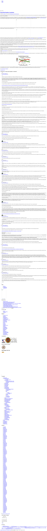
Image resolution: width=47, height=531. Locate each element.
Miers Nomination (8, 402)
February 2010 (5, 474)
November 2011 (5, 460)
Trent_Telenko (4, 73)
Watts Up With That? (5, 334)
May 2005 (4, 512)
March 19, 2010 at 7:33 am (5, 150)
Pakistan (7, 394)
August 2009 (4, 478)
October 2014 (4, 437)
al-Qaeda (24, 526)
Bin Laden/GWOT (7, 388)
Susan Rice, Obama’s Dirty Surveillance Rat (8, 302)
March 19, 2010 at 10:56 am (5, 264)
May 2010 (4, 472)
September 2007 (5, 493)
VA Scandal (6, 418)
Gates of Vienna (5, 321)
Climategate (29, 526)
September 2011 (5, 461)
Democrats (37, 526)
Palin (35, 527)
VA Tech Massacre (7, 419)
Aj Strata (2, 289)
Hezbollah (7, 390)
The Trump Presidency (7, 417)
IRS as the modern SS (4, 50)
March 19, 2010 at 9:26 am (5, 216)
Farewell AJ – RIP (5, 301)
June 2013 (4, 447)
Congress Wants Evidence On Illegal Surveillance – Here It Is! (10, 304)
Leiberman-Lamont (8, 379)
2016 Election (18, 526)
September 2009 (5, 477)
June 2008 (4, 487)
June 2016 (4, 433)
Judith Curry (4, 326)
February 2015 (5, 435)
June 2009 (4, 479)
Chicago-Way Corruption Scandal (9, 398)
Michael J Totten (5, 328)
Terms (2, 2)
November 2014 (5, 436)
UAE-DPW (7, 395)
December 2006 (5, 499)
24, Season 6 (6, 386)
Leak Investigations (7, 408)
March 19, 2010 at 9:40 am (5, 245)
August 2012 (4, 454)
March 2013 (4, 449)
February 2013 (5, 450)
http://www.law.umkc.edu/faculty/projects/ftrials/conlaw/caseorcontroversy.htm (11, 213)
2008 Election (6, 526)
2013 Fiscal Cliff (7, 384)
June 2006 (4, 503)
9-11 (2, 526)
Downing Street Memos (7, 399)
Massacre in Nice (8, 393)
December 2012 (5, 451)
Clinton (32, 526)
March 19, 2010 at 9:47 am (5, 253)
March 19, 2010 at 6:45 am (5, 134)
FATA (44, 526)
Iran (17, 527)
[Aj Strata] (4, 298)
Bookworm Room (5, 317)
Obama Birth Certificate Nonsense (10, 381)
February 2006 (5, 506)
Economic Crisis (40, 526)
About (2, 1)
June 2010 (4, 471)
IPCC (16, 527)
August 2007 (4, 494)
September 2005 (5, 509)
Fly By (4, 420)
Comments (5, 287)
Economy (43, 526)
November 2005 (5, 508)
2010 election (10, 526)
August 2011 (4, 462)
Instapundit (4, 324)
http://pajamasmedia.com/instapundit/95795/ (7, 104)
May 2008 (4, 488)
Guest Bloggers (5, 421)
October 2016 (4, 430)
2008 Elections (6, 380)
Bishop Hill (4, 316)
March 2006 (4, 505)
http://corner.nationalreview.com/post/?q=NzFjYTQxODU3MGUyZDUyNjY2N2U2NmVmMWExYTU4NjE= (15, 85)
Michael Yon (4, 329)
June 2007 (4, 495)
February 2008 (5, 490)
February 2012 (5, 458)
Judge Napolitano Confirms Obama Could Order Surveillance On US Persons (12, 307)
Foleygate (6, 403)
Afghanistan (21, 526)
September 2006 (5, 501)
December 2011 (5, 459)
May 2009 (4, 480)
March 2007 (4, 497)
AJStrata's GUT (5, 377)
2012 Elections (6, 383)
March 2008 (4, 489)
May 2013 (4, 448)
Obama (26, 527)
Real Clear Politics (5, 311)
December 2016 (5, 429)
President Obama (42, 527)
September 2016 (5, 431)
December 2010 (5, 467)
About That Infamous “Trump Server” (7, 305)
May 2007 (4, 496)
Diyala (8, 392)
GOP (13, 527)
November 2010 (5, 468)
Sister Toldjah (4, 331)
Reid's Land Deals (7, 414)
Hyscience (4, 323)
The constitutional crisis (40, 37)
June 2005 (4, 511)
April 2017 (4, 427)
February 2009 (5, 482)
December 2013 (5, 443)
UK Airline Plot (8, 396)
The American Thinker (6, 332)
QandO (4, 330)
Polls (39, 527)
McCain (22, 527)
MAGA (6, 410)
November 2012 (5, 452)
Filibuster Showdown (7, 401)
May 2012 (4, 456)
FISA (45, 526)
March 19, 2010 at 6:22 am (5, 74)
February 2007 (5, 498)
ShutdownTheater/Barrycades (8, 415)
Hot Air (4, 322)
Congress (34, 526)
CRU (35, 526)
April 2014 (4, 441)
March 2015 (4, 434)
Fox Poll (33, 38)
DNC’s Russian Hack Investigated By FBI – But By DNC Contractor (12, 303)
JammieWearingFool (5, 325)
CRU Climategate (8, 406)
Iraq (6, 391)
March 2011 (4, 465)
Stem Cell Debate (7, 416)
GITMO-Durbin (6, 404)
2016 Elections (6, 385)
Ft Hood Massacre (8, 389)
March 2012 (4, 457)
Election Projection (5, 319)
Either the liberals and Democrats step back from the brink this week (26, 46)
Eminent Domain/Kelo (7, 400)
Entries (4, 286)
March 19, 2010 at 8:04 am (5, 174)
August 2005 (4, 510)
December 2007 (5, 491)
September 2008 (5, 485)
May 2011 (4, 464)
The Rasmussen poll (26, 53)
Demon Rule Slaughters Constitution (7, 12)
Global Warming (10, 527)
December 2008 (5, 483)
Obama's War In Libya (7, 412)
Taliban (11, 528)
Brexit (5, 397)
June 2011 (4, 463)
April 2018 (4, 426)
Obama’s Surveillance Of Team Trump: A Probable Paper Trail (10, 306)
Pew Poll (29, 38)
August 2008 (4, 486)
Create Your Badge (3, 298)
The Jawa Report (5, 333)
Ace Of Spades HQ (5, 315)
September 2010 (5, 469)
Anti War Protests (7, 387)
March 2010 (4, 473)
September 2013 (5, 445)
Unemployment (17, 528)
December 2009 (5, 475)
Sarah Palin (7, 382)
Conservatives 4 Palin (5, 318)
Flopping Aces (5, 320)
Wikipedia (4, 312)
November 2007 (5, 492)
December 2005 (5, 507)
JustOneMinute (5, 327)
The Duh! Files (5, 423)
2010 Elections (3, 68)
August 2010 (4, 470)
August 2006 (4, 502)
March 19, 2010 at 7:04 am (5, 142)
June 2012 (4, 455)
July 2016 (4, 432)
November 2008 (5, 484)
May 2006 (4, 504)
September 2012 (5, 453)
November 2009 (5, 476)
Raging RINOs (5, 422)
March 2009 (4, 481)
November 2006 (5, 500)
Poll (38, 527)
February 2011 (5, 466)
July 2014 (4, 439)
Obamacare (6, 68)
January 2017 (4, 428)
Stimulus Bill (8, 528)
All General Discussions (6, 378)
